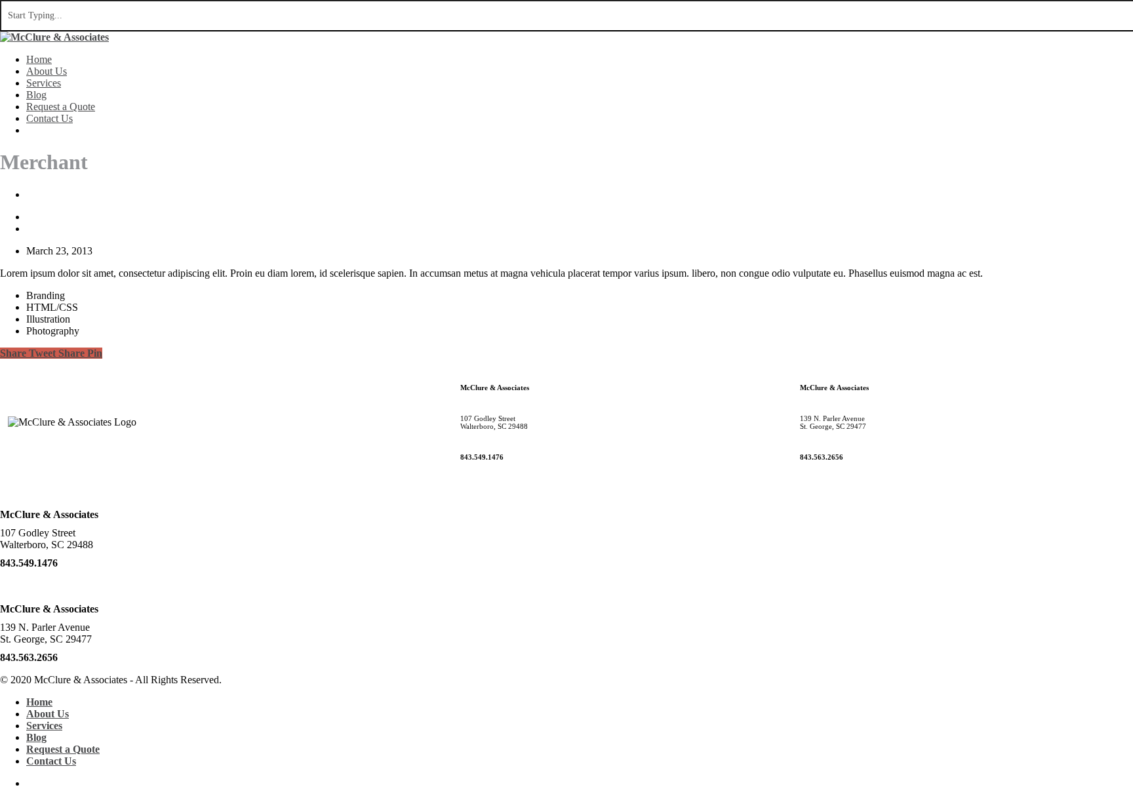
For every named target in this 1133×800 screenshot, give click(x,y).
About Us (46, 71)
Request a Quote (60, 106)
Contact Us (49, 118)
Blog (36, 94)
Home (39, 59)
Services (43, 83)
